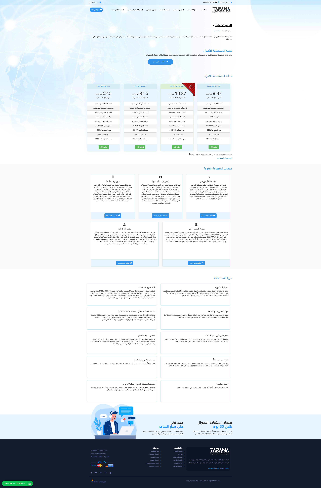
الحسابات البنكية (177, 457)
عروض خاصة (225, 2)
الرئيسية (203, 10)
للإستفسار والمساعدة (224, 158)
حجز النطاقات (192, 10)
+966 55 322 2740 (210, 2)
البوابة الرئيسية (226, 31)
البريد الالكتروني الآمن (135, 10)
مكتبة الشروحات (177, 466)
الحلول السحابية (178, 10)
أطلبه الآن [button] (103, 147)
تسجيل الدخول (94, 2)
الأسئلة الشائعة (177, 460)
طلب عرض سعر (159, 62)
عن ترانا (180, 454)
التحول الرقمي (151, 10)
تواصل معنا (95, 10)
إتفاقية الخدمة (224, 468)
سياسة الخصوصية (213, 468)
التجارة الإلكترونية (118, 10)
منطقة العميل (178, 451)
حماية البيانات (164, 10)
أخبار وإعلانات (178, 463)
